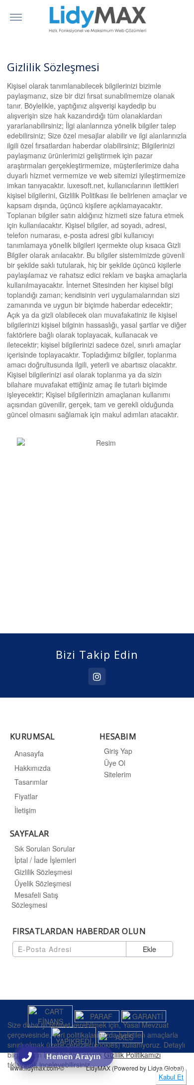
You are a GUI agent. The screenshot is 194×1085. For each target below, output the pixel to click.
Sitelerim (117, 774)
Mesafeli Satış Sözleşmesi (34, 900)
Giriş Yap (118, 751)
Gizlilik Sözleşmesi (43, 872)
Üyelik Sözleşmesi (42, 883)
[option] (97, 526)
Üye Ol (114, 763)
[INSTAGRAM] (97, 676)
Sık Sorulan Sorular (44, 848)
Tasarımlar (31, 782)
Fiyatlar (26, 796)
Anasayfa (29, 753)
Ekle (149, 949)
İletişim (25, 810)
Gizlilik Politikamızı (132, 1055)
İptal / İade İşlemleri (45, 860)
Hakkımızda (32, 768)
